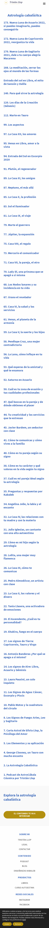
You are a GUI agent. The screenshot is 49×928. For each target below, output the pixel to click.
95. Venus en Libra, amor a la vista (21, 145)
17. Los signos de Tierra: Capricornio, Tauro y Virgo (20, 642)
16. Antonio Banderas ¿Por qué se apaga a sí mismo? (24, 655)
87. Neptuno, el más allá (18, 187)
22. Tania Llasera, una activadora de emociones (24, 607)
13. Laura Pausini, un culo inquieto (19, 681)
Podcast (24, 861)
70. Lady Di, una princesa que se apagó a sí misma (23, 273)
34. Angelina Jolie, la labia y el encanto (22, 505)
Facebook (24, 904)
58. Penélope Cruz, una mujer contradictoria (22, 343)
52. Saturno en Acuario (18, 380)
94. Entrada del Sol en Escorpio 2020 (23, 157)
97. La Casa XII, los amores (20, 134)
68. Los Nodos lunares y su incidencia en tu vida (20, 286)
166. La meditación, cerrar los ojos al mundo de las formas (22, 69)
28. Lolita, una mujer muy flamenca (20, 556)
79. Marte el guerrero (17, 225)
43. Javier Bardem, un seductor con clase (23, 429)
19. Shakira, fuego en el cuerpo (23, 631)
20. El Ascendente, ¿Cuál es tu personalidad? (22, 620)
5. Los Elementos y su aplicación (24, 743)
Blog (24, 866)
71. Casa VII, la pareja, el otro (21, 262)
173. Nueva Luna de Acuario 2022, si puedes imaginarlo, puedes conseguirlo (24, 26)
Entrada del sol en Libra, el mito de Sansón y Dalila (23, 82)
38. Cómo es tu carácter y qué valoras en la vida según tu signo (24, 467)
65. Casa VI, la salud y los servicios (19, 308)
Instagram (24, 899)
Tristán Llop (24, 839)
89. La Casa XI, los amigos (19, 178)
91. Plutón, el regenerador (20, 169)
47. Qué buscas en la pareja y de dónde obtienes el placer (23, 403)
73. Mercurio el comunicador (21, 253)
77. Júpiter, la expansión (19, 234)
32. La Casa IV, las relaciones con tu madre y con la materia (24, 518)
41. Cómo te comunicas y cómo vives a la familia (23, 441)
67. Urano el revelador (17, 297)
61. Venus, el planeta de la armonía (20, 321)
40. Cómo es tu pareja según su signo (23, 454)
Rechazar (18, 924)
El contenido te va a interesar (24, 814)
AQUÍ (24, 920)
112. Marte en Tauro (16, 115)
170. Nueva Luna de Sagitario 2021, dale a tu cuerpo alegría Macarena (22, 55)
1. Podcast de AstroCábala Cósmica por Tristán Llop (20, 776)
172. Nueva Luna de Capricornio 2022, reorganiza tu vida (23, 40)
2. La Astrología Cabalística (20, 765)
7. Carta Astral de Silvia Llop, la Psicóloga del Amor (23, 732)
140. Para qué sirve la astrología (23, 93)
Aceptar (7, 924)
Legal (24, 844)
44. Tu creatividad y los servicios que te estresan (24, 416)
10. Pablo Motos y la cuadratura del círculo (23, 706)
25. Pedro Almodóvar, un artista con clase (23, 582)
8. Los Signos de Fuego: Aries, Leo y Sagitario (24, 719)
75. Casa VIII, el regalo (17, 243)
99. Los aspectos (14, 124)
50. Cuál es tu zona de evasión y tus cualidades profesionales (23, 390)
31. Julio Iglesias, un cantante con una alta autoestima (22, 531)
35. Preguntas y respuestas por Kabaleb (23, 493)
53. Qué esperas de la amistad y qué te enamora (23, 368)
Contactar (24, 849)
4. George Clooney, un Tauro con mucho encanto (23, 754)
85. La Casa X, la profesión (20, 197)
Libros (24, 883)
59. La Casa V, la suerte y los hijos (24, 332)
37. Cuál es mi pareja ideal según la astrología (24, 480)
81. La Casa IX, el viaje (17, 215)
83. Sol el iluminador (16, 206)
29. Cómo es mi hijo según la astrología (21, 544)
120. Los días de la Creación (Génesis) (21, 104)
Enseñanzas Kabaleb (24, 870)
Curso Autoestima (24, 887)
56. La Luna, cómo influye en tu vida (23, 356)
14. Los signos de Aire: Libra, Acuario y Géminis (21, 668)
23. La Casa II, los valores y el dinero (21, 595)
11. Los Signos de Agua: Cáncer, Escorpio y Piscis (23, 693)
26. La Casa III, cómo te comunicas (18, 569)
